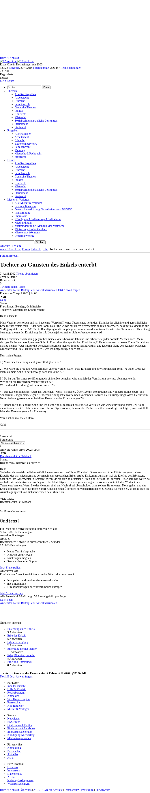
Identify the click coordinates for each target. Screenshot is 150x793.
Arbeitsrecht (22, 97)
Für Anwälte (102, 789)
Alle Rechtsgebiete (25, 94)
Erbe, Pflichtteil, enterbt (21, 655)
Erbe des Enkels (16, 635)
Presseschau (14, 702)
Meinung (20, 150)
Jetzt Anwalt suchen (11, 593)
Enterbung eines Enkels (21, 628)
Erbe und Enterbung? (19, 661)
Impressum (21, 216)
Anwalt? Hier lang (10, 245)
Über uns (12, 767)
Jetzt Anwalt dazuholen (43, 290)
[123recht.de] (17, 61)
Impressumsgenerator (19, 731)
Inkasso (19, 110)
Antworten (6, 290)
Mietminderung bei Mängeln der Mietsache (39, 225)
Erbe (45, 249)
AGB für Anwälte (52, 789)
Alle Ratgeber (23, 133)
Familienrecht (22, 104)
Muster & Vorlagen (18, 199)
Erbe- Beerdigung (17, 642)
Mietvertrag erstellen (19, 738)
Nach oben (6, 599)
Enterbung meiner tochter (22, 648)
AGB (10, 757)
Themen (12, 90)
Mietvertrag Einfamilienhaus (31, 229)
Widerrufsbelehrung (18, 783)
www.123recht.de (10, 249)
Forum (11, 160)
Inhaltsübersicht (16, 686)
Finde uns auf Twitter (19, 725)
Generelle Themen (25, 107)
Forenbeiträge (41, 67)
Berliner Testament (25, 206)
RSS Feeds (13, 721)
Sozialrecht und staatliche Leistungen (36, 120)
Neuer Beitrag (21, 290)
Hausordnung (22, 212)
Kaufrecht (20, 114)
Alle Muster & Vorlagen (28, 202)
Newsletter (13, 718)
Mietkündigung (23, 222)
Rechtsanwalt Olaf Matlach (15, 456)
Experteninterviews (26, 143)
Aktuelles (12, 754)
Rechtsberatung (16, 692)
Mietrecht (20, 117)
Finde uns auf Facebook (21, 728)
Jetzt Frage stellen (10, 567)
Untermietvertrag (24, 235)
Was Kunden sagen (18, 699)
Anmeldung (14, 747)
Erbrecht (20, 100)
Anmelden (13, 695)
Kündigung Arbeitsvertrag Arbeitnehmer (38, 219)
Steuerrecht (21, 123)
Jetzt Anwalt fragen (69, 290)
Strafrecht (20, 127)
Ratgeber (14, 67)
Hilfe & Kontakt (9, 57)
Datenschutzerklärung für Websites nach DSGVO (43, 209)
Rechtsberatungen (71, 67)
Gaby (3, 299)
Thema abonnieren (27, 273)
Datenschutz (14, 773)
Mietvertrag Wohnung (27, 232)
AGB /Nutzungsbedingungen (20, 778)
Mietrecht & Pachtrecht (28, 153)
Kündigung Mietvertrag (21, 735)
